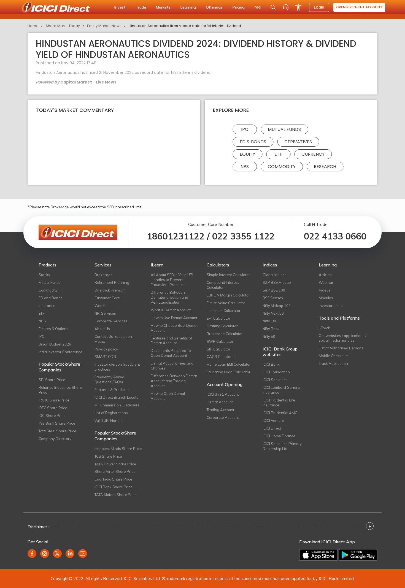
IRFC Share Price (53, 408)
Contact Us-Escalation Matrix (113, 339)
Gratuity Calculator (222, 326)
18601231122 (175, 236)
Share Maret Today (63, 26)
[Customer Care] (286, 7)
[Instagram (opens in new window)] (44, 553)
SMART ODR (105, 356)
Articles (325, 275)
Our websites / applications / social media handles (342, 338)
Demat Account (220, 402)
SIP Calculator (218, 349)
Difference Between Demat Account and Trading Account (174, 381)
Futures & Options (53, 329)
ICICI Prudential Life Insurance (279, 402)
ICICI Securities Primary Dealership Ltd (282, 446)
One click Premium (110, 290)
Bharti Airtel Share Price (115, 471)
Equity (247, 154)
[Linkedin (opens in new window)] (70, 553)
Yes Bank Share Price (57, 423)
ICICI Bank (271, 364)
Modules (326, 298)
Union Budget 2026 (55, 344)
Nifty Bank (271, 329)
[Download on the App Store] (318, 555)
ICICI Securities (275, 379)
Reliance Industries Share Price (60, 390)
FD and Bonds (51, 298)
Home (33, 26)
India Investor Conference (60, 352)
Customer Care (107, 298)
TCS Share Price (108, 456)
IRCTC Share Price (54, 400)
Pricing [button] (239, 7)
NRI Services (105, 313)
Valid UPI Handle (108, 420)
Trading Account (220, 410)
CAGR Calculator (221, 356)
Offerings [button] (214, 7)
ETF (278, 154)
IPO (245, 129)
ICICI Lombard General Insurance (282, 390)
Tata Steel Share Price (57, 431)
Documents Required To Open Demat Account (171, 353)
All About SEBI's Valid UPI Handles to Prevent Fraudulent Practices (172, 280)
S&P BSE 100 (274, 290)
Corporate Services (111, 321)
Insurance (47, 305)
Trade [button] (141, 7)
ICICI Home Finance (279, 436)
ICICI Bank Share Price (113, 487)
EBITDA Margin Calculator (228, 295)
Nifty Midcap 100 (277, 305)
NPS (245, 166)
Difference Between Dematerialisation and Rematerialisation (169, 297)
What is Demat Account (171, 310)
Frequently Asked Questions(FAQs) (109, 379)
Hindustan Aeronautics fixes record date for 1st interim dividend (185, 26)
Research (325, 166)
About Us (102, 329)
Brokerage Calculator (225, 333)
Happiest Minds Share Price (118, 448)
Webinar (326, 282)
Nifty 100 (270, 321)
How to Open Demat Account (168, 396)
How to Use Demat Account (174, 317)
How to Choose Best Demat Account (174, 328)
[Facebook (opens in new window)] (32, 553)
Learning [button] (188, 7)
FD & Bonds (253, 142)
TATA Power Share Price (115, 464)
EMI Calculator (218, 318)
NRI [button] (258, 7)
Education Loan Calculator (228, 372)
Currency (313, 154)
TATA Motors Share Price (115, 494)
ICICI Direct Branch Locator (117, 397)
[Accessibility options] (298, 7)
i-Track (324, 328)
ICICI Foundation (276, 372)
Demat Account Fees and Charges (172, 365)
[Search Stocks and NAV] (273, 7)
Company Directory (55, 438)
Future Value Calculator (226, 303)
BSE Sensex (273, 298)
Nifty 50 (269, 336)
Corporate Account (223, 417)
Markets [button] (163, 7)
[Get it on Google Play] (358, 555)
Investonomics (331, 305)
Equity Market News (104, 26)
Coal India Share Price (113, 479)
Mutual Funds (284, 129)
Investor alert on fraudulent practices (117, 366)
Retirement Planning (111, 282)
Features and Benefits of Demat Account (171, 340)
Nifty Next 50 (273, 313)
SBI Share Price (52, 379)
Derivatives (298, 142)
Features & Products (111, 389)
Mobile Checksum (334, 356)
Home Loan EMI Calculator (229, 364)
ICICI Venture (273, 420)
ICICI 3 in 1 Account (223, 394)
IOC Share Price (52, 415)
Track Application (333, 363)
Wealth (100, 305)
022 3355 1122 (243, 236)
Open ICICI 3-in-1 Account (359, 7)
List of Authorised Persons (341, 348)
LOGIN (319, 7)
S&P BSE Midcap (277, 282)
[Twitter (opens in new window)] (57, 553)
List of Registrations (111, 413)
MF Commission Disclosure (117, 405)
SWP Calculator (220, 341)
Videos (325, 290)
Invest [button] (120, 7)
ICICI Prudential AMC (280, 413)
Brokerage (103, 275)
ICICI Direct (272, 428)
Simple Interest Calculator (228, 275)
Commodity (282, 166)
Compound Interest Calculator (223, 285)
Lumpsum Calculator (224, 310)
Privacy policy (106, 349)
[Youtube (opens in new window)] (82, 553)
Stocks (44, 275)
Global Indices (275, 275)
